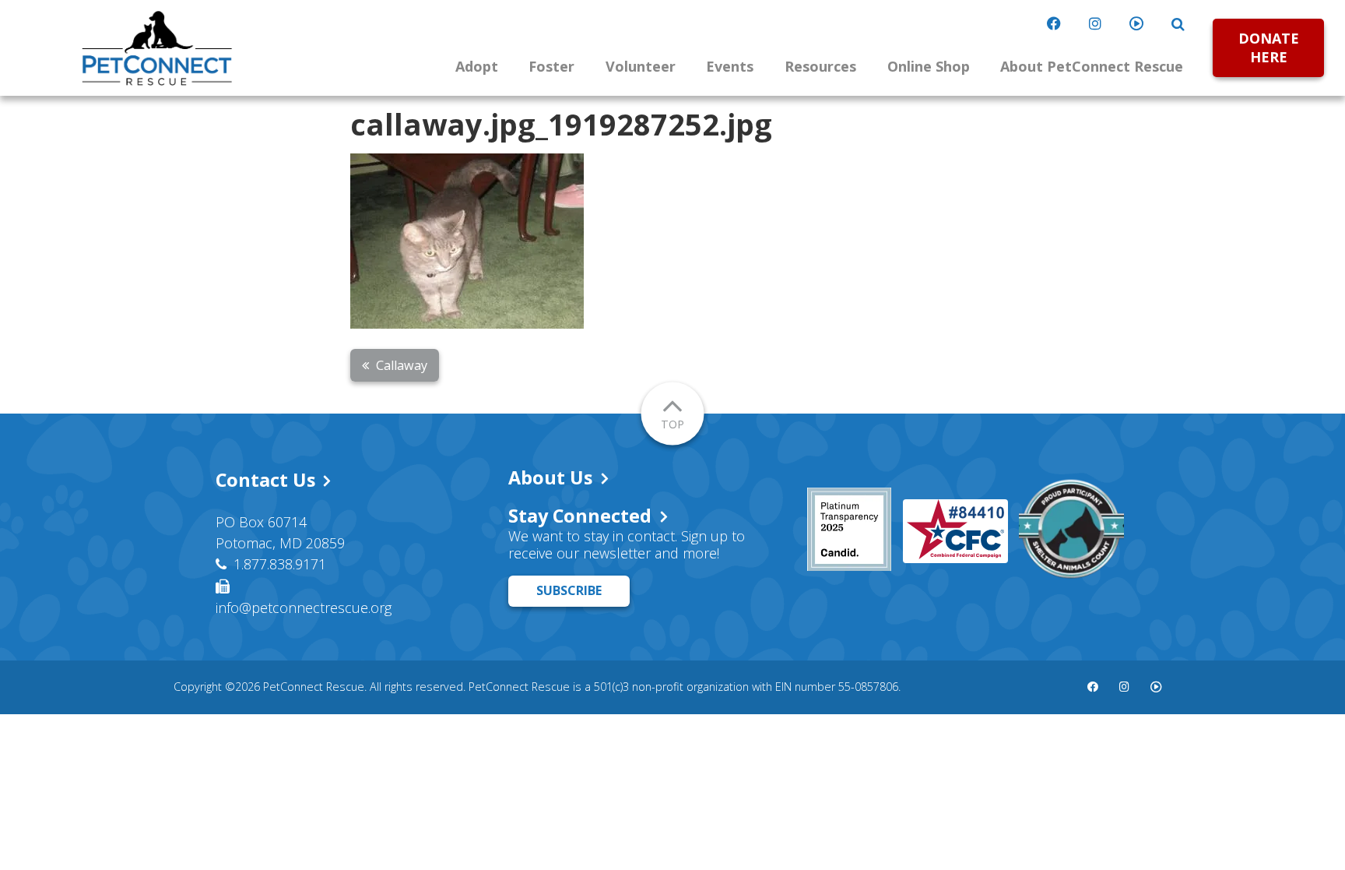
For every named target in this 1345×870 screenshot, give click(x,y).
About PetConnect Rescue (1091, 66)
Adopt (476, 66)
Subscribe (569, 590)
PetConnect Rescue (157, 48)
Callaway (401, 365)
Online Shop (928, 66)
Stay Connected (579, 515)
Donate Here (1268, 47)
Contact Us (265, 479)
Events (729, 66)
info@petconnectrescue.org (304, 607)
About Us (550, 477)
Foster (551, 66)
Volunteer (641, 66)
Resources (820, 66)
